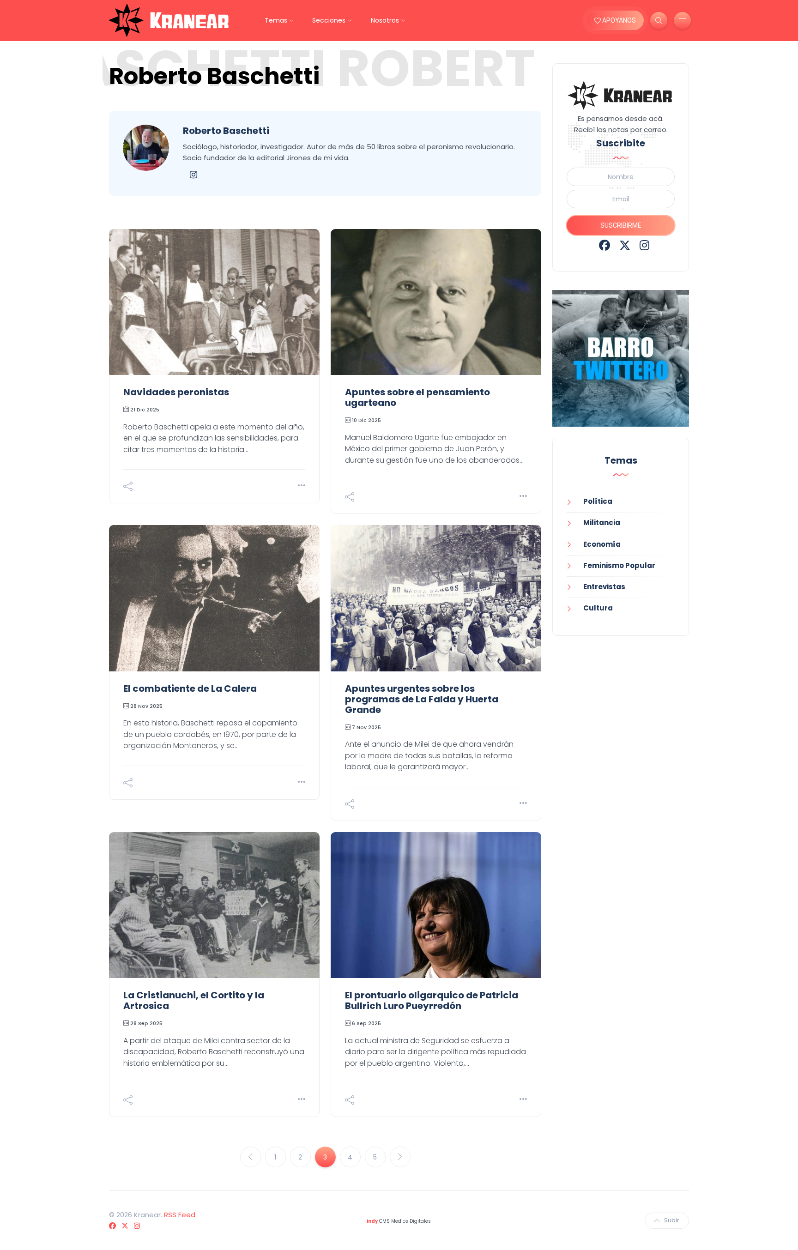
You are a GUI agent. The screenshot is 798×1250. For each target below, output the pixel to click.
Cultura (598, 608)
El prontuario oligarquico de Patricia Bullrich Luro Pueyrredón (431, 1000)
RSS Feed (179, 1215)
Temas (276, 20)
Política (597, 501)
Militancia (601, 522)
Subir (671, 1220)
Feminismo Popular (619, 565)
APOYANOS (618, 20)
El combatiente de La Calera (190, 688)
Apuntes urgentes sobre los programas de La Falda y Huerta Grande (421, 699)
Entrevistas (604, 587)
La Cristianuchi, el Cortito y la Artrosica (193, 1000)
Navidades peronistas (176, 392)
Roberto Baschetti (226, 130)
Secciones (328, 20)
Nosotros (385, 20)
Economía (602, 544)
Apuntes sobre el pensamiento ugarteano (417, 397)
